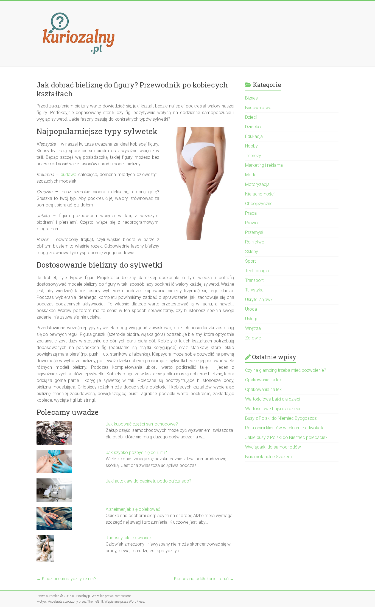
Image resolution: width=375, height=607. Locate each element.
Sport (250, 261)
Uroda (251, 309)
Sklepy (251, 251)
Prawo (251, 222)
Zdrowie (253, 338)
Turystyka (254, 290)
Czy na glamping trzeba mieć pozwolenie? (285, 370)
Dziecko (253, 126)
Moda (250, 174)
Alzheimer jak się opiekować (133, 509)
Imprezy (253, 155)
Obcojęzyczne (259, 203)
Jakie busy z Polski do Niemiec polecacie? (286, 437)
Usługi (251, 318)
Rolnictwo (254, 242)
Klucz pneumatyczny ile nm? (66, 578)
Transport (254, 280)
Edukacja (254, 136)
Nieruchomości (260, 194)
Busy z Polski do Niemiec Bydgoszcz (281, 418)
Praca (251, 213)
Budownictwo (258, 107)
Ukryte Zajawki (259, 299)
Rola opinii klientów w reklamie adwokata (284, 427)
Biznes (251, 98)
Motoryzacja (257, 184)
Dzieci (251, 117)
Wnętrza (253, 328)
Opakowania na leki (263, 379)
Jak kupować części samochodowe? (142, 424)
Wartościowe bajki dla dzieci (272, 399)
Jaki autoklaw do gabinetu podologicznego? (148, 481)
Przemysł (254, 232)
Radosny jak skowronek (129, 537)
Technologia (257, 270)
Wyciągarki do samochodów (273, 447)
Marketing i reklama (264, 165)
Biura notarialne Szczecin (269, 456)
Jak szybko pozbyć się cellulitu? (136, 452)
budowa (68, 174)
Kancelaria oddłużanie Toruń (204, 578)
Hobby (251, 146)
